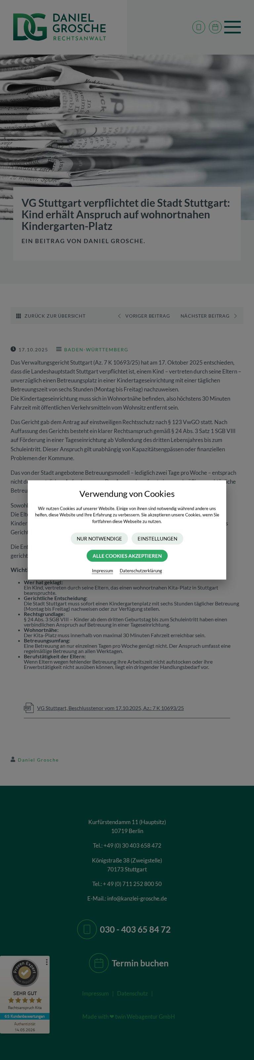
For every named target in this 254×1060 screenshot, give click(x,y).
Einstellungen (157, 539)
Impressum (102, 570)
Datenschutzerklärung (141, 570)
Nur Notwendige (99, 539)
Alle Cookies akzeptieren (127, 556)
